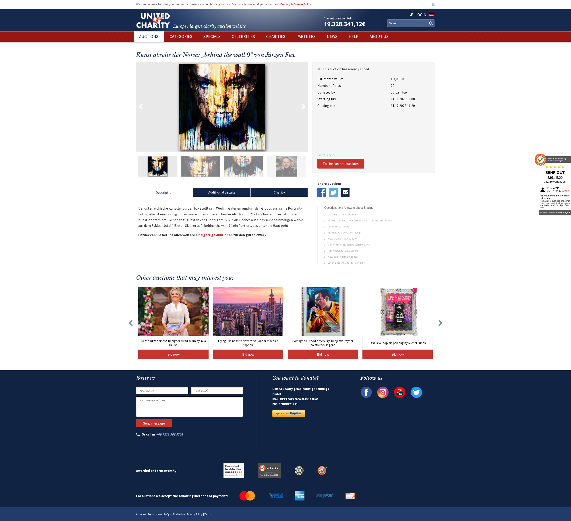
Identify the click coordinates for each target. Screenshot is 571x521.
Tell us (345, 192)
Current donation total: (339, 18)
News (159, 514)
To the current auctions (341, 163)
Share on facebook (321, 192)
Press (151, 514)
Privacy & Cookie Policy (296, 4)
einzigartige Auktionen (214, 235)
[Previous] (130, 323)
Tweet (333, 192)
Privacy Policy (194, 514)
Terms (207, 514)
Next (303, 107)
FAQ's (167, 514)
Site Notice (179, 514)
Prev (140, 107)
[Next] (440, 323)
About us (141, 514)
